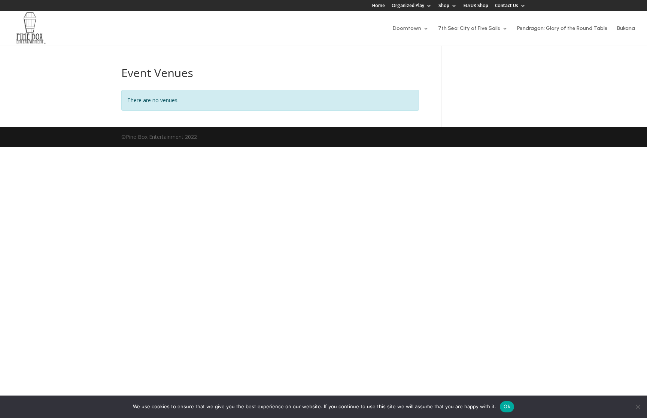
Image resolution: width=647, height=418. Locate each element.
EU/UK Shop (476, 6)
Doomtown (407, 28)
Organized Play (408, 6)
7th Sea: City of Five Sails (469, 28)
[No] (637, 407)
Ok (507, 406)
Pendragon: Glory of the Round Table (562, 28)
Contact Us (506, 6)
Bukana (626, 28)
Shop (443, 6)
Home (378, 6)
